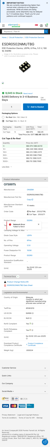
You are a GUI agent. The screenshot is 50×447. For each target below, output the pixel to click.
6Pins (29, 240)
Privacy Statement (8, 415)
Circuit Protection (16, 37)
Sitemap (39, 418)
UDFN (29, 235)
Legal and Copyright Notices (28, 415)
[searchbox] (23, 31)
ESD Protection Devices (34, 37)
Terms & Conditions (9, 418)
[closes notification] (47, 3)
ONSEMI (30, 190)
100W (29, 250)
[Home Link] (19, 26)
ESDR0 (29, 220)
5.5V (29, 245)
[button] (3, 26)
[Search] (46, 31)
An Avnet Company (9, 430)
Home (4, 37)
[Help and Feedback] (45, 442)
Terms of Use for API (26, 418)
